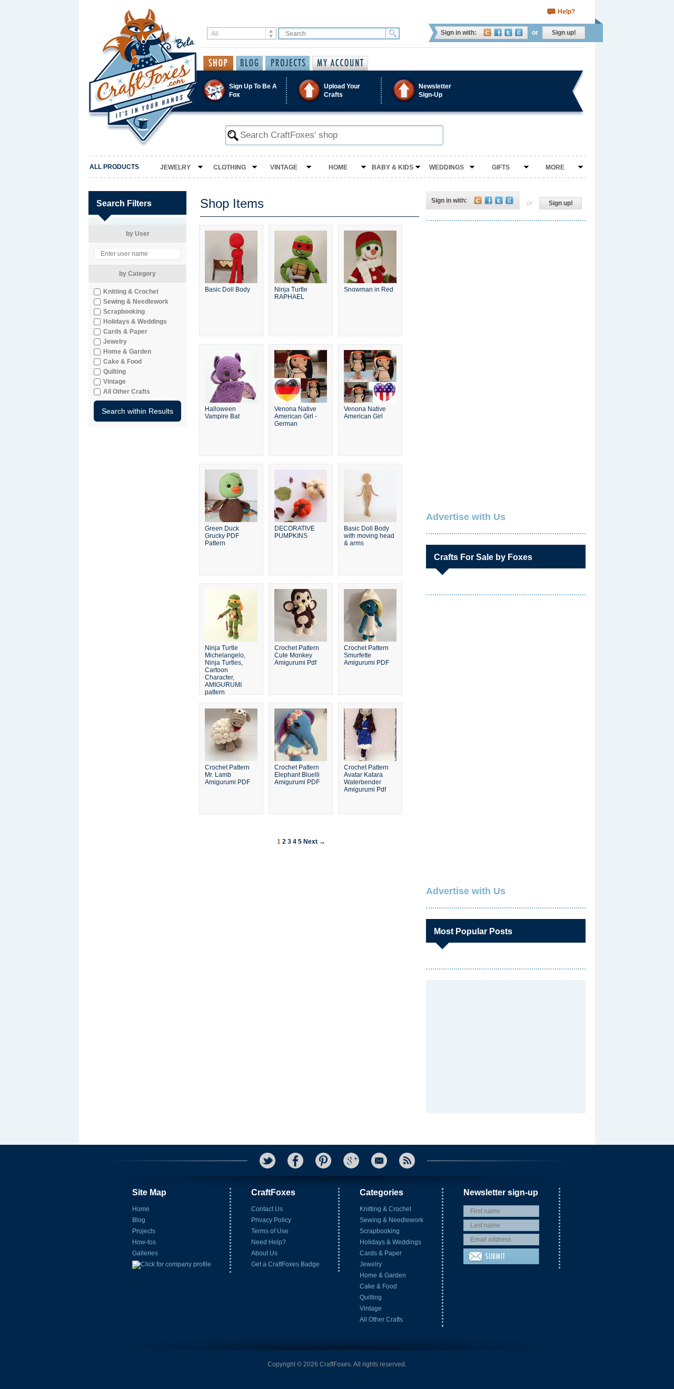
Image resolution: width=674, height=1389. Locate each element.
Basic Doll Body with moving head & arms (369, 536)
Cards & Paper (381, 1253)
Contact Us (267, 1209)
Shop (218, 63)
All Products (114, 167)
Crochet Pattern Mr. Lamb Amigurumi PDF (227, 775)
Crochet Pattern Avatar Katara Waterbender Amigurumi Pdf (366, 778)
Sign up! (564, 32)
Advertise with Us (466, 517)
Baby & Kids (392, 167)
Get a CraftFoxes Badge (285, 1264)
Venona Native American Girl (365, 412)
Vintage (284, 167)
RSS (407, 1160)
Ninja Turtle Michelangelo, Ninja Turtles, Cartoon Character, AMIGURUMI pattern (225, 665)
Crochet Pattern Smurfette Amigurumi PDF (366, 655)
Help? (566, 11)
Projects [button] (287, 63)
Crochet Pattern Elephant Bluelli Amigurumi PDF (297, 775)
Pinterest (323, 1160)
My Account (340, 63)
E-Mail (379, 1160)
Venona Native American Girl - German (295, 416)
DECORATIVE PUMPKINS (294, 532)
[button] (336, 90)
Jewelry (175, 167)
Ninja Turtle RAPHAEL (291, 293)
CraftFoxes (487, 32)
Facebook (498, 32)
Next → (314, 841)
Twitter (508, 32)
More (555, 167)
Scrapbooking (380, 1231)
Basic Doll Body (227, 289)
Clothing (229, 167)
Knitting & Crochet (385, 1209)
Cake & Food (378, 1286)
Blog (138, 1220)
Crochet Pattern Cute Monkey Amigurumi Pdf (296, 655)
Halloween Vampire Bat (222, 412)
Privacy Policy (271, 1220)
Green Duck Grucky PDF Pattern (222, 536)
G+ (351, 1160)
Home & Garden (383, 1275)
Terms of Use (270, 1231)
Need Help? (268, 1242)
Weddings (446, 167)
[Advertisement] (505, 297)
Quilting (371, 1297)
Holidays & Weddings (390, 1242)
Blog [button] (249, 63)
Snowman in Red (368, 289)
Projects (143, 1231)
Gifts (501, 167)
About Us (264, 1253)
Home (338, 167)
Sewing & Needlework (391, 1220)
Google (519, 32)
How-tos (144, 1242)
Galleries (145, 1253)
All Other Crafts (381, 1319)
